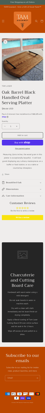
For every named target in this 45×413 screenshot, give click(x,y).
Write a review (22, 217)
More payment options (22, 148)
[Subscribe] (37, 378)
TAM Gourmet (19, 402)
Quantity (5, 121)
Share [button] (7, 174)
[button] (3, 21)
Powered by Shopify (28, 402)
